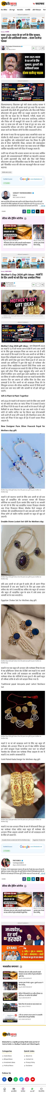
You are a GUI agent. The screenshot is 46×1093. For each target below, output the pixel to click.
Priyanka (10, 283)
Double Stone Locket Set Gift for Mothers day (16, 840)
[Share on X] (37, 211)
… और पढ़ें (42, 206)
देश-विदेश (4, 10)
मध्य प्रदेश (20, 10)
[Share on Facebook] (24, 211)
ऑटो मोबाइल (37, 10)
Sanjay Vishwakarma (14, 46)
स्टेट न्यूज (12, 10)
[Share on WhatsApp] (28, 211)
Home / (3, 32)
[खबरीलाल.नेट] (10, 3)
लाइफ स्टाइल (8, 271)
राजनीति (27, 10)
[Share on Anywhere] (42, 211)
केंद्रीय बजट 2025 (6, 172)
